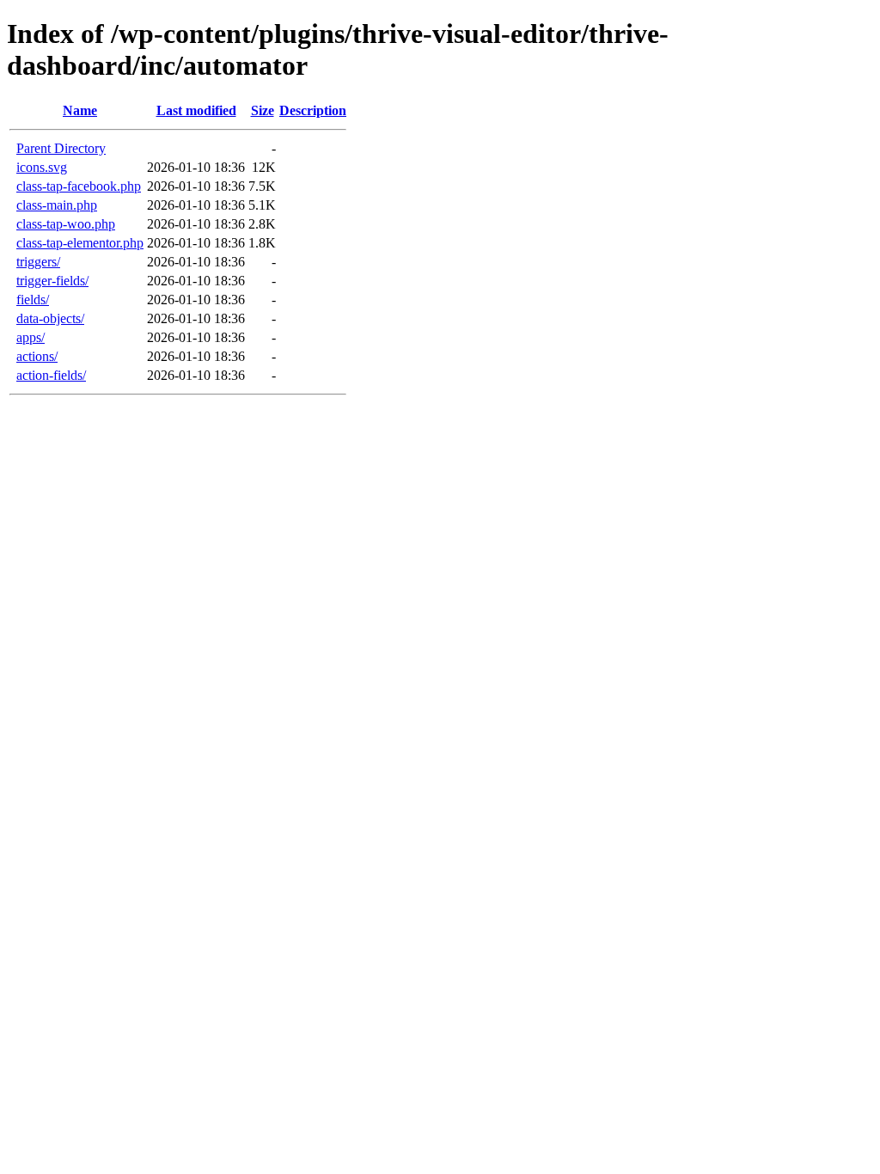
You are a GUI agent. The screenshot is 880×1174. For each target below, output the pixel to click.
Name (80, 110)
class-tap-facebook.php (78, 186)
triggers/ (38, 261)
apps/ (30, 337)
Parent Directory (61, 148)
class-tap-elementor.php (80, 242)
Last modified (196, 110)
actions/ (37, 356)
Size (262, 110)
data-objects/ (50, 318)
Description (312, 110)
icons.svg (41, 167)
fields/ (32, 299)
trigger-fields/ (52, 280)
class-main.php (56, 205)
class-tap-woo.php (65, 224)
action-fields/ (51, 375)
